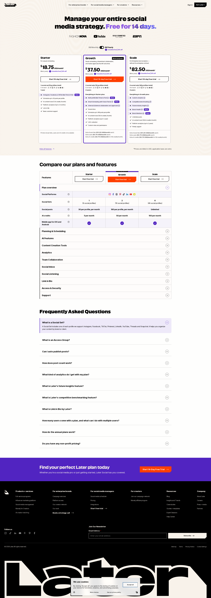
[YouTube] (20, 533)
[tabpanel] (104, 99)
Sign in (190, 5)
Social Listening (50, 274)
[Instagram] (5, 533)
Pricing (93, 500)
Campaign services (59, 496)
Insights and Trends (173, 500)
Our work (56, 508)
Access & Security (51, 288)
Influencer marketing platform (26, 500)
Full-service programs (23, 496)
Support (46, 295)
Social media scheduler (99, 496)
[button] (60, 99)
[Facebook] (34, 533)
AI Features (48, 238)
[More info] (108, 98)
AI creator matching (22, 513)
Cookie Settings (202, 546)
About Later (201, 496)
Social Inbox (48, 267)
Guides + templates (173, 508)
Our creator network (60, 504)
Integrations (95, 504)
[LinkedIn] (15, 533)
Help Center (171, 517)
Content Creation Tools (54, 245)
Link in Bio (47, 281)
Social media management (25, 504)
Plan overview (49, 187)
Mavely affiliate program (139, 500)
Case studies (171, 504)
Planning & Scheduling (53, 231)
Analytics (47, 252)
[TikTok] (10, 533)
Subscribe (187, 536)
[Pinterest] (30, 533)
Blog (168, 496)
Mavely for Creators (22, 508)
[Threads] (25, 533)
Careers (200, 500)
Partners (200, 508)
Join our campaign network (140, 496)
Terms (181, 546)
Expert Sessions (172, 513)
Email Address (95, 531)
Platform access (58, 500)
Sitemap (173, 546)
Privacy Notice (189, 546)
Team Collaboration (52, 259)
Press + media (202, 504)
